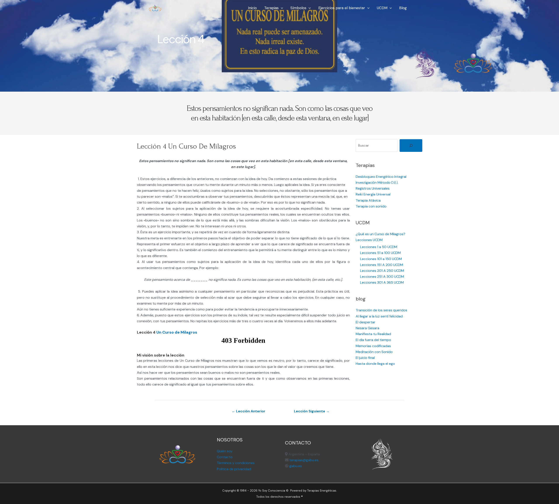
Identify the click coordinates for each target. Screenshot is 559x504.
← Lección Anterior (248, 411)
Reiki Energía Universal (373, 194)
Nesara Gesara (367, 328)
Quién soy (225, 451)
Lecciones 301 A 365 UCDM (382, 282)
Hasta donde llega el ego (375, 363)
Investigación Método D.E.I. (377, 182)
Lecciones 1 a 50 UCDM (378, 247)
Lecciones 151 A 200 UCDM (381, 264)
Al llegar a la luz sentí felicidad (379, 316)
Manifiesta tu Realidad (373, 334)
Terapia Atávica (368, 200)
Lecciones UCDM (369, 240)
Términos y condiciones (236, 463)
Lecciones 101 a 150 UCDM (381, 259)
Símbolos (298, 7)
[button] (281, 8)
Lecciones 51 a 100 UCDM (380, 252)
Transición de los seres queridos (381, 310)
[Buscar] (411, 145)
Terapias (271, 7)
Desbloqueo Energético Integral (381, 176)
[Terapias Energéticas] (155, 7)
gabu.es (295, 466)
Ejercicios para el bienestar (341, 7)
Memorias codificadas (373, 346)
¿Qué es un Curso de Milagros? (380, 234)
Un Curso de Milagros (176, 332)
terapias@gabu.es (303, 460)
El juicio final (365, 357)
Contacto (225, 457)
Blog (403, 7)
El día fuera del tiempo (373, 340)
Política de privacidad (234, 469)
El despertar (365, 322)
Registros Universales (373, 188)
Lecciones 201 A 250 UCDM (382, 270)
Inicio (252, 7)
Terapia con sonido (371, 206)
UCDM (382, 7)
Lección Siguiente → (312, 411)
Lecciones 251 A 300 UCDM (382, 276)
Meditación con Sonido (374, 352)
